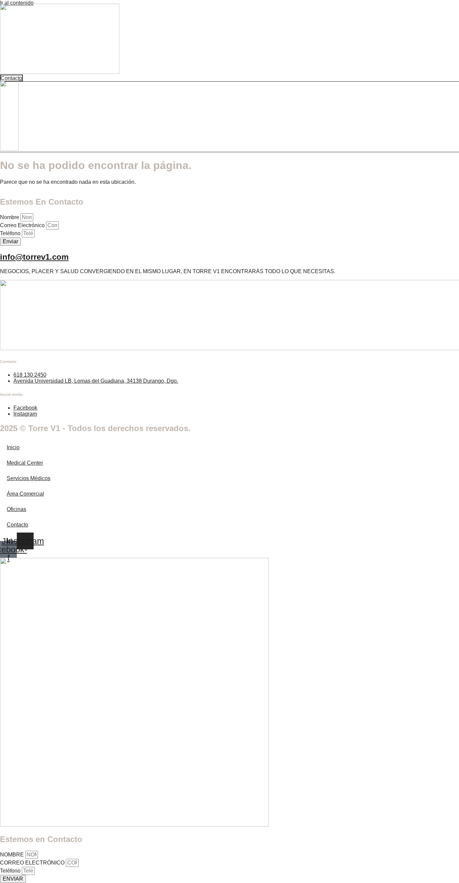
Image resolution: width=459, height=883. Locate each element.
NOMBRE (12, 854)
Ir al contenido (17, 3)
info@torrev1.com (34, 256)
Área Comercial (25, 494)
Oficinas (16, 509)
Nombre (10, 217)
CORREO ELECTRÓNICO (33, 863)
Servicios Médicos (28, 478)
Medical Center (25, 463)
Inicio (13, 447)
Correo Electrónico (23, 225)
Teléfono (11, 233)
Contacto (17, 525)
